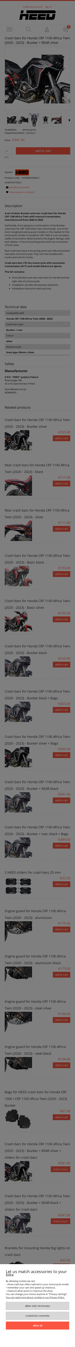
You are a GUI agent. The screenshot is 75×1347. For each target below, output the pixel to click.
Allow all (37, 1325)
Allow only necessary (37, 1305)
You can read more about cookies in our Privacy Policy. (35, 1297)
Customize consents (37, 1315)
